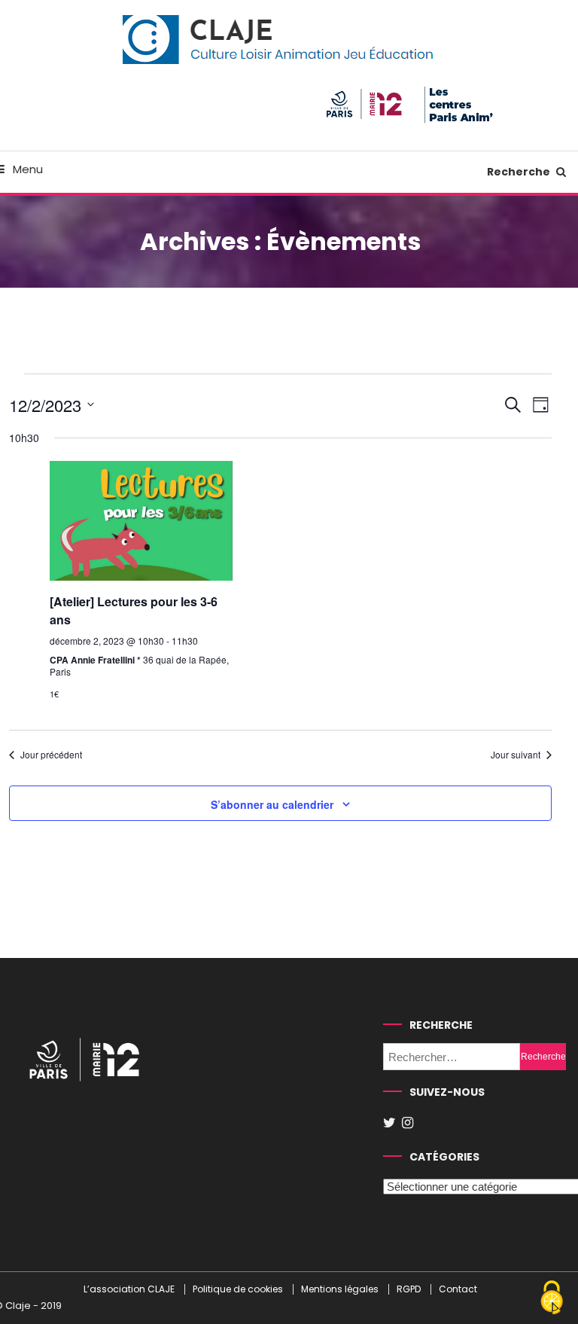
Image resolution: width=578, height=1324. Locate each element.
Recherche (519, 171)
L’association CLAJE (129, 1289)
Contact (458, 1289)
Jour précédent (51, 755)
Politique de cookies (238, 1289)
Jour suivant (515, 755)
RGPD (409, 1289)
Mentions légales (340, 1289)
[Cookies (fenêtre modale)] (551, 1298)
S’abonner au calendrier (272, 804)
